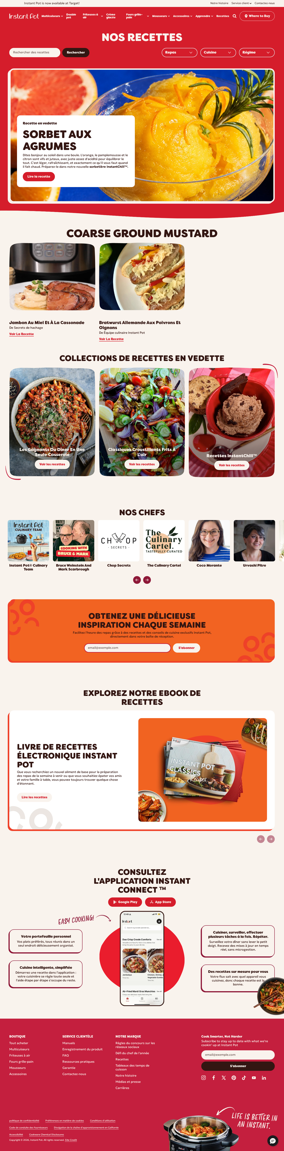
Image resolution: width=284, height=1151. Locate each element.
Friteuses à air (19, 1055)
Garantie (68, 1068)
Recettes (122, 1059)
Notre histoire (126, 1075)
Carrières (122, 1088)
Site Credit (71, 1140)
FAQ (65, 1055)
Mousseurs (17, 1068)
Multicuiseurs (19, 1049)
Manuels (68, 1043)
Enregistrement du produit (82, 1049)
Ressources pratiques (78, 1061)
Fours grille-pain (21, 1061)
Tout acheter (18, 1043)
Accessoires (18, 1074)
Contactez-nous (74, 1074)
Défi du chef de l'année (132, 1053)
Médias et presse (128, 1082)
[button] (234, 16)
